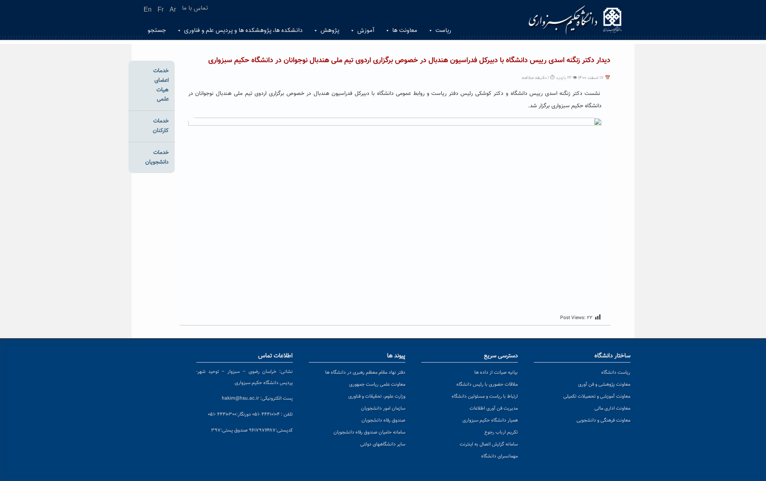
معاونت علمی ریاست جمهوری (377, 384)
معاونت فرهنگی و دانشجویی (603, 420)
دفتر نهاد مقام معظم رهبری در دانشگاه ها (365, 372)
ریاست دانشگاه (615, 372)
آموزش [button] (365, 30)
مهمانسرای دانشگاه (499, 456)
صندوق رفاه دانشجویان (383, 420)
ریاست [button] (443, 30)
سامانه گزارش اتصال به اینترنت (489, 444)
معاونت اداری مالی (612, 408)
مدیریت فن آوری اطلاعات (494, 408)
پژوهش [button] (329, 30)
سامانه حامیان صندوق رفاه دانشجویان (369, 432)
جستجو (157, 30)
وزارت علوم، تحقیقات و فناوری (376, 396)
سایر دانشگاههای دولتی (382, 444)
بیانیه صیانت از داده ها (496, 372)
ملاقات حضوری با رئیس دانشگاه (487, 384)
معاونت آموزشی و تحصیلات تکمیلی (596, 396)
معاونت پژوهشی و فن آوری (604, 384)
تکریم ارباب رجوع (501, 432)
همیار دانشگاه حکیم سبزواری (490, 420)
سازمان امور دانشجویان (383, 408)
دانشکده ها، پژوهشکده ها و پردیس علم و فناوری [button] (243, 30)
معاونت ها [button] (404, 30)
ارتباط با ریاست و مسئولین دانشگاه (485, 396)
